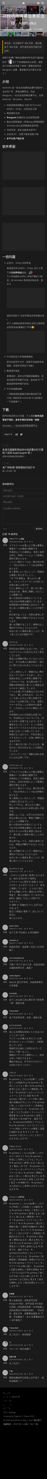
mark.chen (13, 926)
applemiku (8, 29)
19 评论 (29, 29)
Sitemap (12, 1412)
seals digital (14, 975)
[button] (3, 3)
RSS (5, 1412)
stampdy (13, 993)
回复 (5, 545)
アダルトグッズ (15, 1146)
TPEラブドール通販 (16, 539)
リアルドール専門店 (16, 1197)
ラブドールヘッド (16, 765)
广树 (11, 1371)
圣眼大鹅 (12, 1357)
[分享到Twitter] (21, 434)
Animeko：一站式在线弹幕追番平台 (19, 425)
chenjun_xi (13, 940)
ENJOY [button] (8, 434)
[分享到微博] (17, 434)
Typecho (17, 1416)
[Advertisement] (23, 1451)
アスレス (12, 1072)
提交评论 (39, 528)
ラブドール (13, 642)
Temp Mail (13, 1011)
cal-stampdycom (16, 958)
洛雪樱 (11, 1294)
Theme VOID (29, 1416)
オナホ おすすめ (15, 1025)
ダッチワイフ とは (16, 868)
